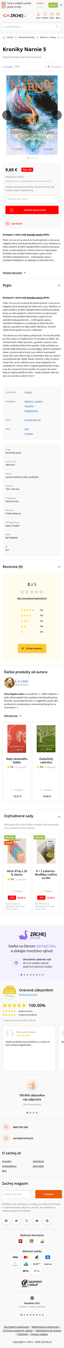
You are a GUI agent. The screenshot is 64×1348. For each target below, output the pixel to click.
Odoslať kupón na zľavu (32, 720)
